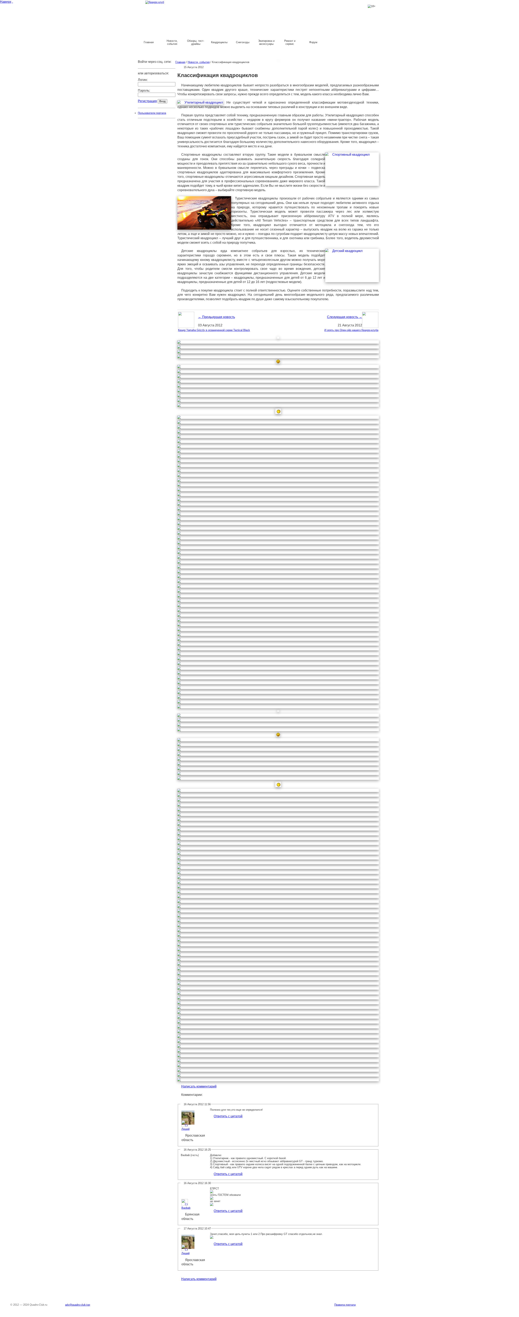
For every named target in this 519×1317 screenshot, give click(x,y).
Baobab (185, 1207)
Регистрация (147, 101)
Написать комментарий (199, 1086)
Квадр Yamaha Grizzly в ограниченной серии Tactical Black (214, 330)
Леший (185, 1129)
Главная (180, 62)
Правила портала (345, 1304)
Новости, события (199, 62)
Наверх (5, 1)
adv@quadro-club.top (77, 1304)
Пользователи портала (152, 113)
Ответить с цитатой (228, 1116)
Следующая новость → (344, 317)
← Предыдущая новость (216, 317)
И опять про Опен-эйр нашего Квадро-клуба (351, 330)
